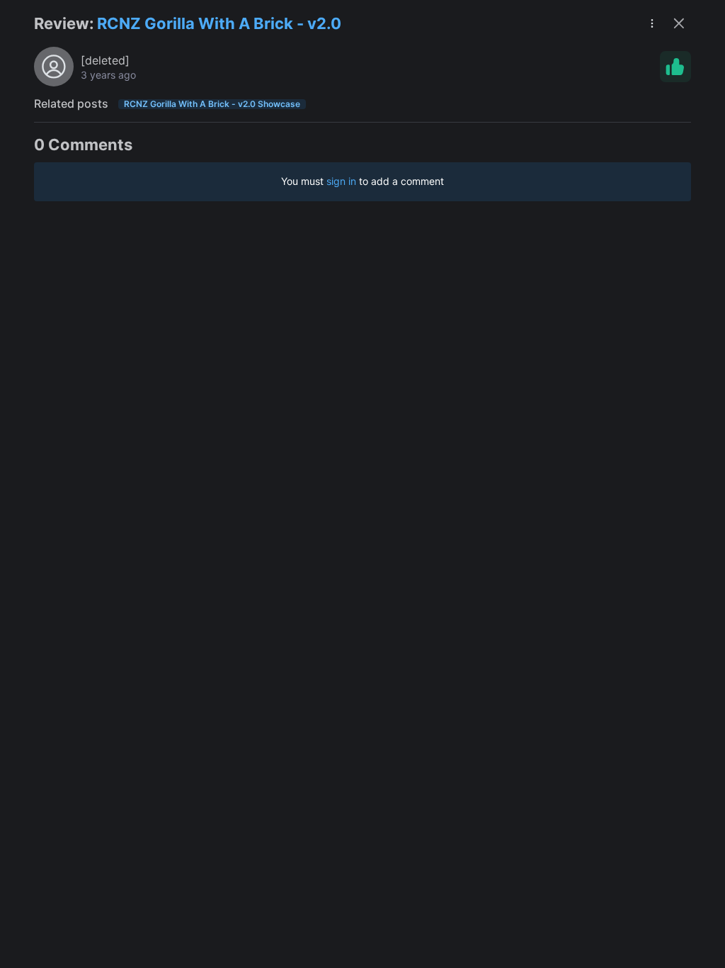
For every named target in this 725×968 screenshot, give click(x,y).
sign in (341, 181)
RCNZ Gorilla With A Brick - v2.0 (219, 23)
